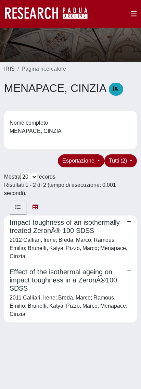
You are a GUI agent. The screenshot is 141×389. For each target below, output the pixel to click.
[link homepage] (49, 14)
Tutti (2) (118, 161)
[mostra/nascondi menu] (134, 14)
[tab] (18, 207)
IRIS (9, 69)
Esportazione (79, 161)
